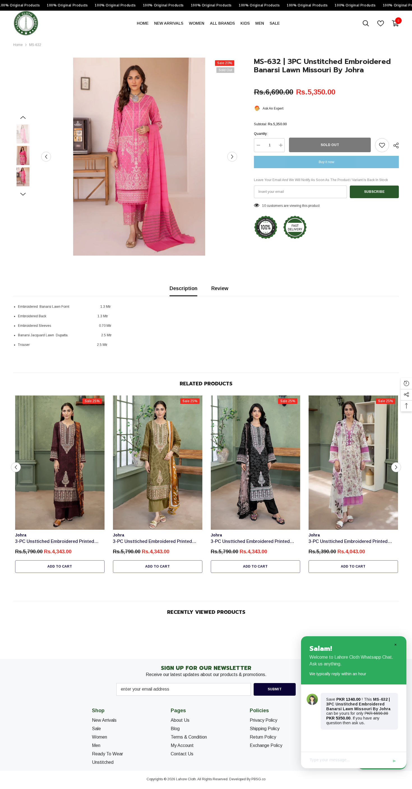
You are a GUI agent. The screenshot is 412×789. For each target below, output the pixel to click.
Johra (20, 535)
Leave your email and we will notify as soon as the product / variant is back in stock (321, 180)
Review (219, 288)
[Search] (365, 23)
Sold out (330, 145)
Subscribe (374, 192)
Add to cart (59, 566)
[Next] (232, 156)
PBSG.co (258, 779)
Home (18, 45)
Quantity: (261, 134)
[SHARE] (394, 145)
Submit (275, 689)
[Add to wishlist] (382, 145)
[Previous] (46, 156)
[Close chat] (395, 644)
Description (183, 288)
